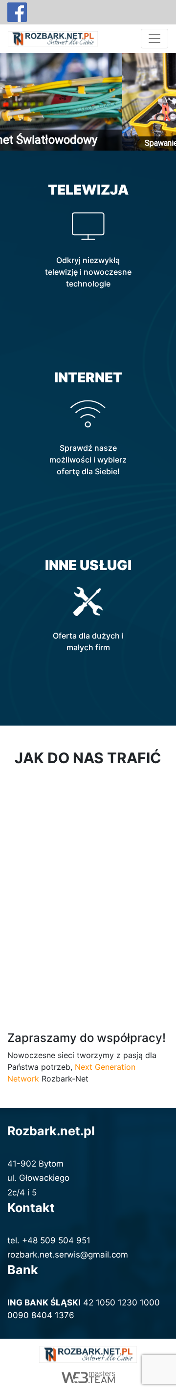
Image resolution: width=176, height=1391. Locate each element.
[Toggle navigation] (154, 38)
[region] (88, 102)
